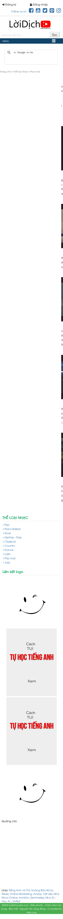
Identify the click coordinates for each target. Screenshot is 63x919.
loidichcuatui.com (19, 904)
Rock (8, 533)
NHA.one (31, 912)
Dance (9, 550)
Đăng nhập (40, 4)
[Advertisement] (31, 857)
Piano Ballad (12, 529)
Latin (8, 554)
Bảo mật (13, 908)
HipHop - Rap (13, 537)
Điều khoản (37, 904)
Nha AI (49, 897)
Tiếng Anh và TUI (19, 890)
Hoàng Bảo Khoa (42, 890)
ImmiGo (24, 897)
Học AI (6, 901)
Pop (7, 524)
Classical (10, 541)
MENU (6, 40)
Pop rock (10, 558)
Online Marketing (21, 894)
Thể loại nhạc (15, 517)
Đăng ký (10, 4)
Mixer (5, 894)
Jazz (7, 562)
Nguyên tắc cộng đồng (33, 908)
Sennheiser (37, 897)
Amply (37, 894)
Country (10, 545)
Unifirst (16, 901)
